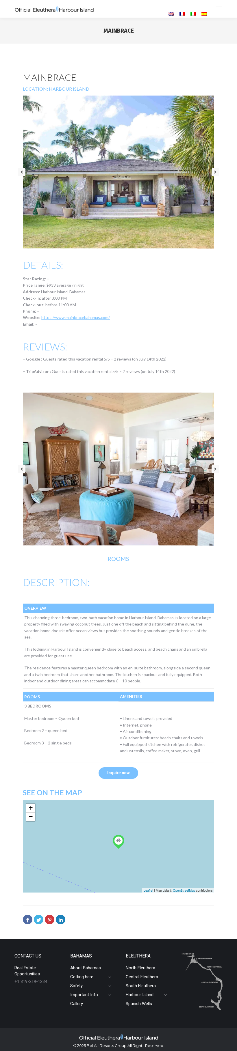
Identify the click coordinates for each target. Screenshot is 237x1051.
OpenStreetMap (184, 890)
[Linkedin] (60, 919)
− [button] (31, 816)
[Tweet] (38, 919)
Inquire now (118, 772)
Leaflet (148, 890)
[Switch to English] (171, 13)
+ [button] (31, 807)
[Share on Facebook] (27, 919)
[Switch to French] (182, 13)
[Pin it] (49, 919)
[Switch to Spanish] (204, 13)
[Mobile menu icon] (219, 8)
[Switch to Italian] (193, 13)
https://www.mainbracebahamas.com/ (75, 317)
